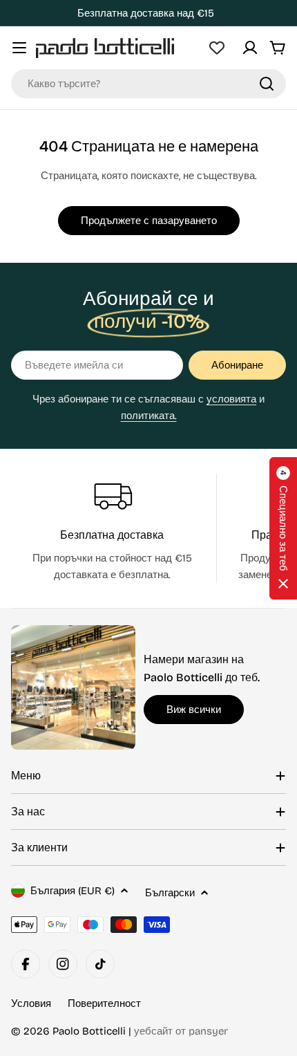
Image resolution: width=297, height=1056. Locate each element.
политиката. (149, 415)
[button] (283, 528)
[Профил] (250, 47)
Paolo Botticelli (89, 1031)
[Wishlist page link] (216, 47)
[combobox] (148, 83)
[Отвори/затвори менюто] (19, 47)
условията (231, 399)
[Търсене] (266, 83)
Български (170, 893)
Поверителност (104, 1003)
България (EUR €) (72, 890)
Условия (31, 1003)
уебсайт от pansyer (181, 1031)
